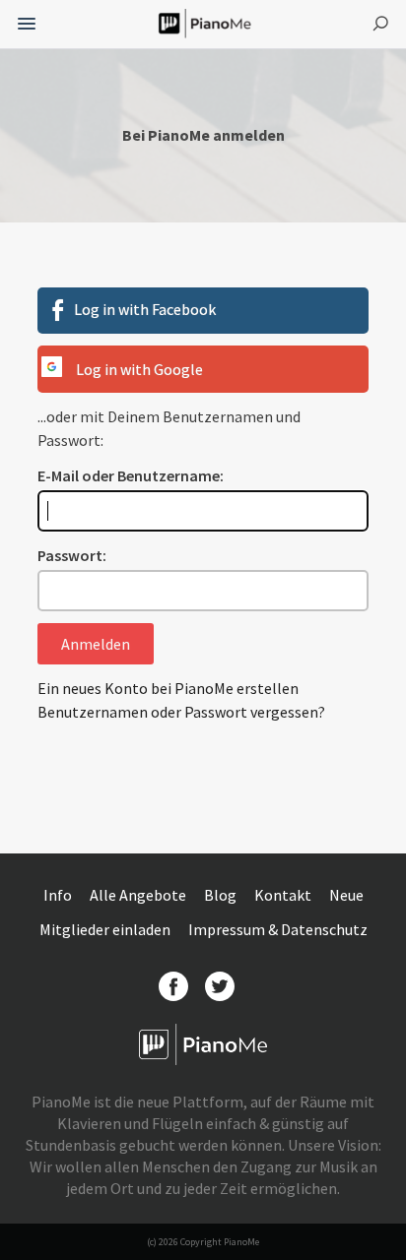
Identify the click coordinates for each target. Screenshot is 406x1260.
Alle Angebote (139, 895)
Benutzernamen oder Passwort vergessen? (181, 712)
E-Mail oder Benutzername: (130, 475)
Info (59, 895)
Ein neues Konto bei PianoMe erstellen (168, 688)
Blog (221, 895)
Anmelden (95, 644)
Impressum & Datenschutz (278, 929)
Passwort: (71, 555)
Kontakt (284, 895)
